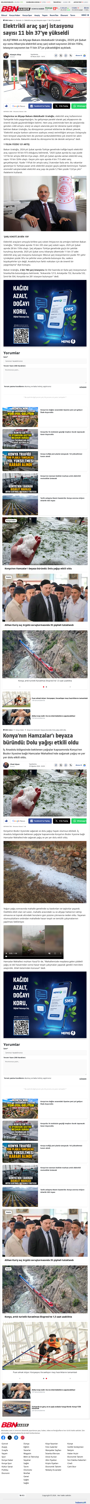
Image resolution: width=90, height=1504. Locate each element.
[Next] (70, 686)
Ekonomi (64, 15)
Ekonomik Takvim (53, 1466)
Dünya (26, 1443)
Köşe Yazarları (51, 1443)
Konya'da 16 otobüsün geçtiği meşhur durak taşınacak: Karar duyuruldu (62, 433)
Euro (75, 8)
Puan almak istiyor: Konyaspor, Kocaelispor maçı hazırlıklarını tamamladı (45, 1372)
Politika (5, 1470)
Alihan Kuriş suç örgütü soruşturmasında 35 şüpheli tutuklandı (39, 625)
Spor (4, 1456)
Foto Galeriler (51, 1447)
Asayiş (37, 15)
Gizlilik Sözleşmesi (75, 1447)
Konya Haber (14, 15)
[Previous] (19, 686)
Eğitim (26, 1447)
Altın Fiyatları (51, 1460)
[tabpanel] (45, 660)
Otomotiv (19, 20)
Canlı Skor (71, 1466)
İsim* (6, 357)
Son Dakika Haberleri (76, 1460)
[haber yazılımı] (80, 1502)
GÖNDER (82, 387)
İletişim (70, 1450)
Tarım (72, 15)
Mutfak (27, 1473)
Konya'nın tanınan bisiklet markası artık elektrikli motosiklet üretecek (60, 477)
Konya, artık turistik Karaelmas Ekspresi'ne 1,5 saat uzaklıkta (45, 680)
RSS (22, 1495)
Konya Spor (27, 15)
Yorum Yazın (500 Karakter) (15, 366)
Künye (70, 1443)
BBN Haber (9, 20)
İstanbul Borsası (52, 1453)
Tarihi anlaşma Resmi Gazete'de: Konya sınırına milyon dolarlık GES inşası (62, 499)
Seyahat (27, 1460)
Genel (26, 1476)
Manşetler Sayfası (53, 1450)
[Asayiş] (45, 597)
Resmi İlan (54, 15)
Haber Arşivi (72, 1453)
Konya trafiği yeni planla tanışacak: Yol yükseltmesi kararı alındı (61, 455)
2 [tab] (46, 686)
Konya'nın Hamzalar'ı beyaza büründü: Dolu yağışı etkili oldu (38, 568)
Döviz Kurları (51, 1456)
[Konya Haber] (45, 541)
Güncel (4, 15)
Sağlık (26, 1463)
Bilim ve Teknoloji (31, 1456)
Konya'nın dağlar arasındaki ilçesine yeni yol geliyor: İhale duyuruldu (61, 411)
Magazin (27, 1453)
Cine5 (69, 1463)
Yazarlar (27, 1450)
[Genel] (45, 1289)
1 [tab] (43, 686)
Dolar (64, 8)
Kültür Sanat (7, 1466)
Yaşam (45, 15)
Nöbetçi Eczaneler (53, 1470)
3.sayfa (5, 1450)
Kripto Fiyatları (51, 1463)
